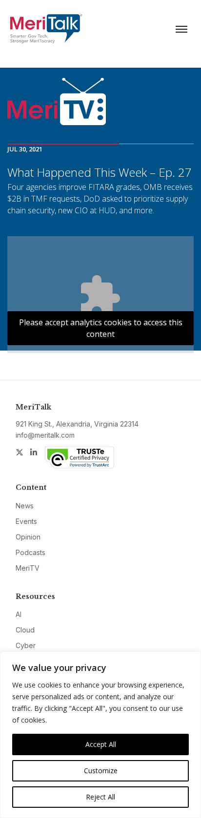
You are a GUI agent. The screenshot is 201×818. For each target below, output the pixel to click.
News (25, 506)
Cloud (25, 630)
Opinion (28, 537)
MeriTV (28, 568)
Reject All (100, 796)
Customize (101, 770)
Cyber (26, 645)
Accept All (100, 744)
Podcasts (30, 552)
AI (18, 614)
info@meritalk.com (45, 435)
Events (26, 521)
